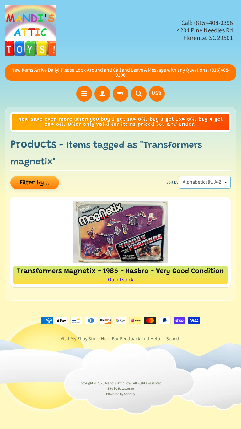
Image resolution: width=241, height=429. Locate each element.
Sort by (172, 182)
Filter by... (35, 183)
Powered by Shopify (120, 394)
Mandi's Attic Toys (118, 383)
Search (173, 338)
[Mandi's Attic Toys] (30, 30)
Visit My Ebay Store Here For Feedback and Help (110, 338)
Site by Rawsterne (120, 388)
